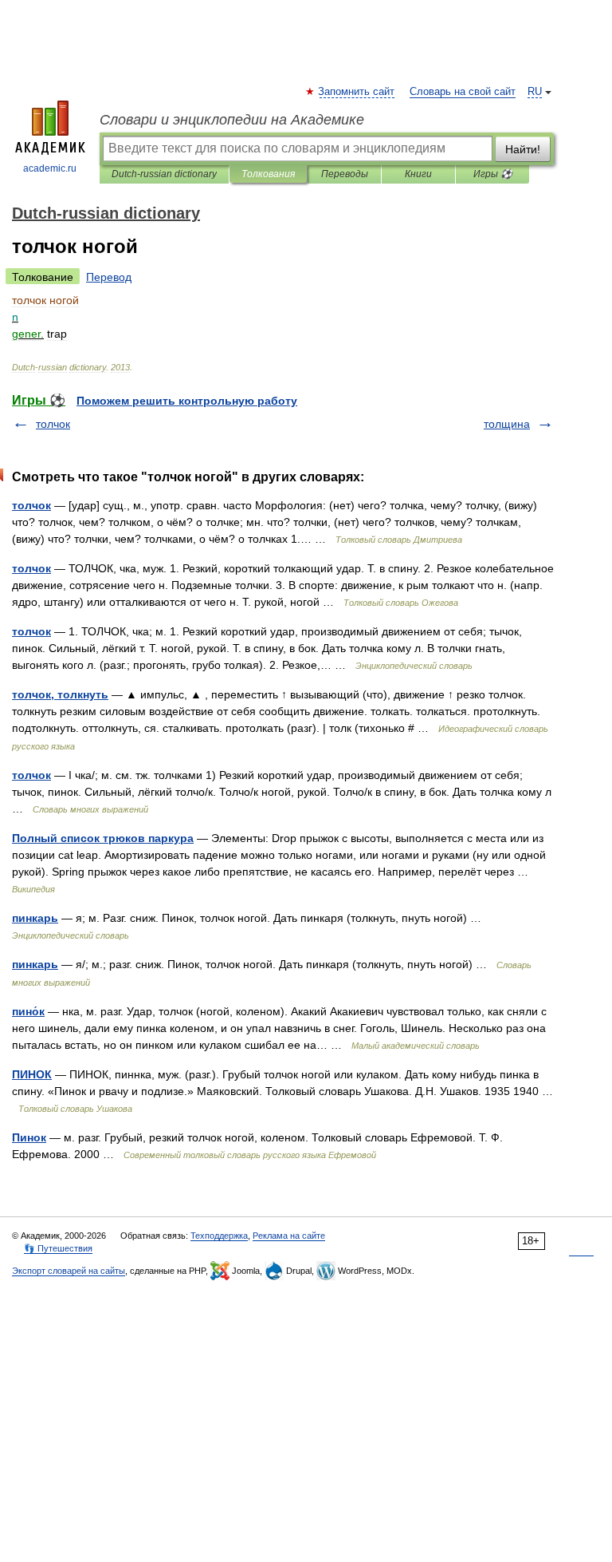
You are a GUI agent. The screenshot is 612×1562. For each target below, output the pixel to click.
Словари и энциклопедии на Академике (232, 120)
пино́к (28, 1011)
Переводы (344, 174)
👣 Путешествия (58, 1248)
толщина (507, 423)
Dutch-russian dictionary (164, 174)
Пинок (29, 1137)
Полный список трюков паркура (103, 838)
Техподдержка (219, 1235)
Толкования (268, 174)
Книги (418, 174)
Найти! (522, 149)
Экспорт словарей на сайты (68, 1270)
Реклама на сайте (289, 1235)
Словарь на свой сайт (463, 91)
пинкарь (35, 917)
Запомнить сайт (357, 91)
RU (535, 91)
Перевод (108, 277)
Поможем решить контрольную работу (186, 400)
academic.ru (49, 168)
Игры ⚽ (492, 174)
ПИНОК (32, 1074)
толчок (53, 423)
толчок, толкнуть (60, 694)
